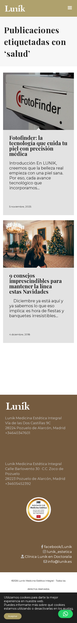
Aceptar (12, 616)
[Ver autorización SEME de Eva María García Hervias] (38, 509)
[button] (65, 614)
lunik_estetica (59, 552)
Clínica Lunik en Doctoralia (48, 557)
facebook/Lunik (57, 547)
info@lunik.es (59, 561)
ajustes (68, 608)
